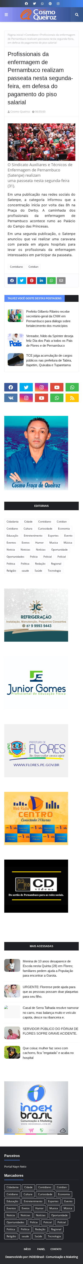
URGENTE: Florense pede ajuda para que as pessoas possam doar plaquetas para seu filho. (50, 991)
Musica (53, 542)
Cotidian (33, 266)
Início (27, 1249)
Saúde (38, 570)
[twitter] (34, 3)
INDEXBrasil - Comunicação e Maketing (53, 1257)
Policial (47, 556)
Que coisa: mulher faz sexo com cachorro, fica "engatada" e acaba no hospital (48, 1052)
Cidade (28, 521)
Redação (40, 563)
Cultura (28, 528)
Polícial (61, 556)
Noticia (11, 549)
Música (68, 542)
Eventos (11, 542)
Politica (11, 563)
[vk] (10, 398)
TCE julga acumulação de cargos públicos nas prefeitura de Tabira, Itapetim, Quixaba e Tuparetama (49, 360)
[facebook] (26, 3)
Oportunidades (15, 556)
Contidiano (31, 35)
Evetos (26, 542)
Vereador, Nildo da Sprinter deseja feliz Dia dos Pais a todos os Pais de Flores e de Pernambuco (49, 340)
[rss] (72, 398)
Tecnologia (54, 570)
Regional (56, 563)
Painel (41, 1249)
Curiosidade (45, 528)
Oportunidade (59, 549)
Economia (64, 528)
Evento (68, 535)
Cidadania (13, 521)
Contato (56, 1249)
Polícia (34, 556)
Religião (11, 570)
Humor (39, 542)
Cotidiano (12, 528)
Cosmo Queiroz (20, 111)
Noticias (25, 549)
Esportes (53, 535)
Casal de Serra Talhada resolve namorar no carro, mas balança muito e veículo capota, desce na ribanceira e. (51, 1012)
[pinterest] (50, 3)
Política (25, 563)
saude (25, 570)
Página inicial (15, 35)
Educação (12, 535)
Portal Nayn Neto (15, 1166)
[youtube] (56, 387)
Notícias (41, 549)
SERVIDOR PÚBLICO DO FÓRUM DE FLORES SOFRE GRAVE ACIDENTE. (50, 1031)
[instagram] (57, 3)
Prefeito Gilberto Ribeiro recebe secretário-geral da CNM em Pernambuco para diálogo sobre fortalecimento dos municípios (48, 319)
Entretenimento (33, 535)
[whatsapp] (42, 3)
